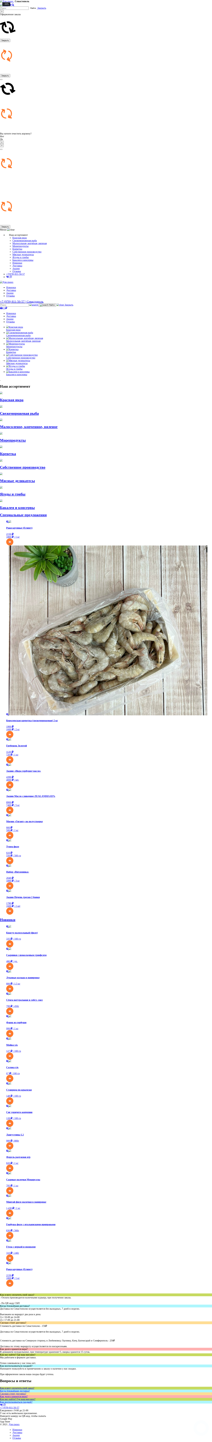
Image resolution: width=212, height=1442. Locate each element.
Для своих (14, 1424)
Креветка (17, 249)
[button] (109, 542)
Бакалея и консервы (22, 260)
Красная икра (19, 237)
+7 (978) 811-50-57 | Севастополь (21, 301)
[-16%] (109, 521)
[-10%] (109, 840)
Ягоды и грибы (20, 257)
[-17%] (109, 790)
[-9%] (109, 764)
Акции (16, 268)
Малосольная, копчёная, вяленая (29, 243)
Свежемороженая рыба (24, 240)
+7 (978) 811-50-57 (9, 1407)
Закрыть (5, 40)
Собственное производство (26, 251)
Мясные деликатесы (23, 254)
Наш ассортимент (15, 386)
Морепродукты (20, 246)
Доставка (17, 265)
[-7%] (109, 865)
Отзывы (16, 271)
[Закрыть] (1, 149)
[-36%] (109, 739)
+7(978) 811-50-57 (15, 274)
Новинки (17, 263)
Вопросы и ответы (15, 1381)
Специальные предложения (23, 515)
